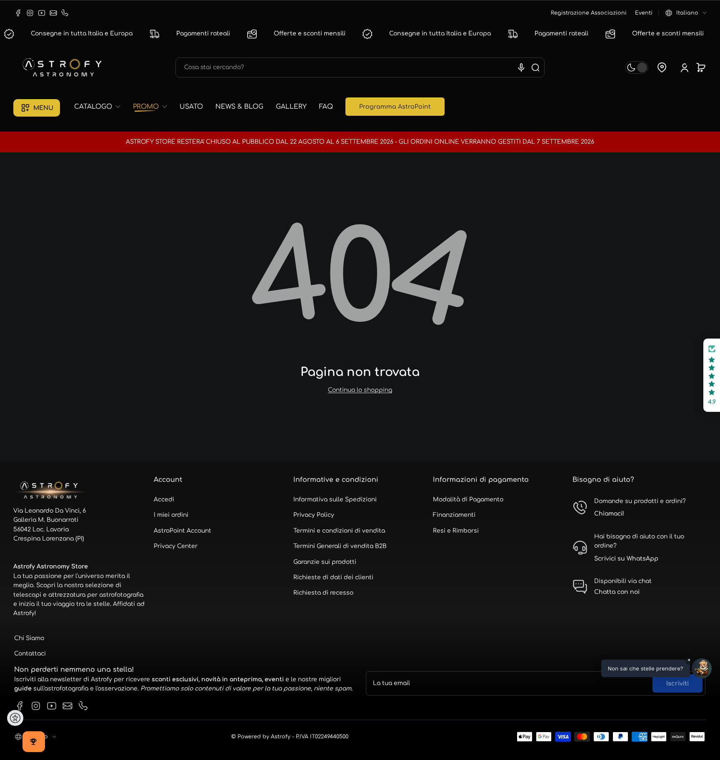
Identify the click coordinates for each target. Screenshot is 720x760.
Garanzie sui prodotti (324, 562)
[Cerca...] (535, 67)
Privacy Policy (313, 515)
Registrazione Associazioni (589, 13)
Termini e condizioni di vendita (339, 531)
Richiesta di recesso (323, 593)
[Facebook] (18, 13)
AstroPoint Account (182, 531)
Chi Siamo (29, 638)
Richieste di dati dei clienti (333, 577)
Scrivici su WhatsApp (626, 559)
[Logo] (63, 67)
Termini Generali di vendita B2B (340, 546)
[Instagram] (30, 13)
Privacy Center (176, 546)
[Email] (53, 13)
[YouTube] (42, 13)
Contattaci (30, 653)
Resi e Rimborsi (456, 531)
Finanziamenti (454, 515)
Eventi (643, 13)
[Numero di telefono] (65, 13)
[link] (100, 107)
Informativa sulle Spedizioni (335, 499)
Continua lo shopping (360, 390)
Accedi (164, 499)
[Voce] (521, 67)
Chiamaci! (609, 514)
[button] (686, 12)
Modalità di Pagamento (468, 499)
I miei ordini (171, 515)
